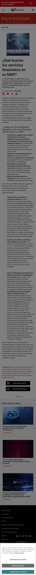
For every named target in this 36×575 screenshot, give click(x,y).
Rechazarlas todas (18, 565)
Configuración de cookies (18, 559)
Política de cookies (19, 553)
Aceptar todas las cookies (18, 572)
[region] (18, 559)
